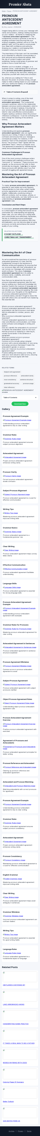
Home (4, 11)
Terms (29, 1131)
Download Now (20, 404)
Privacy (20, 1131)
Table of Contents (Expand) (17, 92)
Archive (11, 1131)
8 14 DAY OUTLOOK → (13, 234)
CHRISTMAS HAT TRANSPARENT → (19, 237)
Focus (9, 11)
